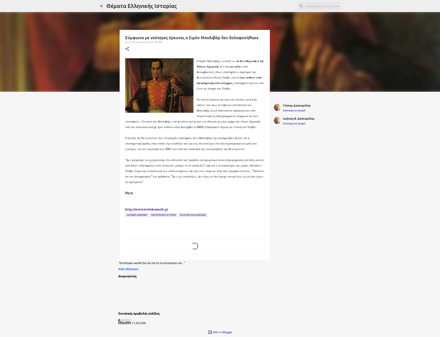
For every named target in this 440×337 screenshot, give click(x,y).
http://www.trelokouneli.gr (146, 209)
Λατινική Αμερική (136, 215)
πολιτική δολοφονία (193, 215)
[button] (127, 49)
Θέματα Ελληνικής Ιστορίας (141, 6)
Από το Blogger (222, 332)
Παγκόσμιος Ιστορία (163, 215)
